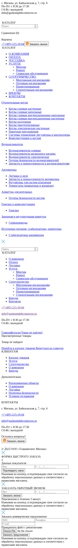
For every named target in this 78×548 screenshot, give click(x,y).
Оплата (13, 262)
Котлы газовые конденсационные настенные (36, 118)
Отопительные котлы (14, 102)
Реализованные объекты (24, 383)
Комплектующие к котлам (25, 138)
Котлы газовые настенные (25, 108)
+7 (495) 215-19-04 (12, 44)
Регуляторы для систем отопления (30, 182)
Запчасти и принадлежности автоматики (34, 179)
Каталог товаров (19, 357)
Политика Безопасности (24, 392)
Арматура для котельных (16, 191)
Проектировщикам (27, 86)
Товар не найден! (32, 332)
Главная (6, 332)
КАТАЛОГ (9, 252)
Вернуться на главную (49, 348)
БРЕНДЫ (14, 93)
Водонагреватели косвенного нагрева (32, 153)
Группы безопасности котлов (27, 198)
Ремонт (20, 70)
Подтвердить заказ (13, 470)
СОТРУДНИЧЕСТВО (23, 76)
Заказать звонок (15, 441)
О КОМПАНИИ (19, 53)
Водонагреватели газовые (25, 150)
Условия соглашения (21, 396)
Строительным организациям (34, 89)
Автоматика (9, 169)
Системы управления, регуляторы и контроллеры (39, 134)
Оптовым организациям (31, 83)
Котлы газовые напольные (25, 111)
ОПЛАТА (15, 57)
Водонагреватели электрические (29, 157)
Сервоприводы (18, 222)
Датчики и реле (18, 175)
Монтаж (21, 66)
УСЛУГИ (15, 63)
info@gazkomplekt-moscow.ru (19, 313)
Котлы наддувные (20, 121)
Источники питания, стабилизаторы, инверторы (31, 228)
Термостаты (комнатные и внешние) (31, 185)
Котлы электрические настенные (29, 128)
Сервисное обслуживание (32, 73)
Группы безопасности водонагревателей (34, 160)
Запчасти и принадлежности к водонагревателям (39, 163)
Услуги (13, 268)
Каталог (16, 332)
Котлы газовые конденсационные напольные (37, 115)
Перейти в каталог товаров (18, 348)
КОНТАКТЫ (17, 96)
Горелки (14, 210)
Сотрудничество (19, 281)
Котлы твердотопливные (24, 125)
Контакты (15, 301)
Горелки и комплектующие (18, 204)
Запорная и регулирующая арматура (23, 216)
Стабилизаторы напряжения (26, 235)
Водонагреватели (12, 144)
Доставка (14, 265)
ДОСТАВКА (17, 60)
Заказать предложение (15, 534)
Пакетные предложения (23, 131)
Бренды (13, 298)
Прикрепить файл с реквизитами (21, 527)
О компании (16, 258)
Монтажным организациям (33, 80)
